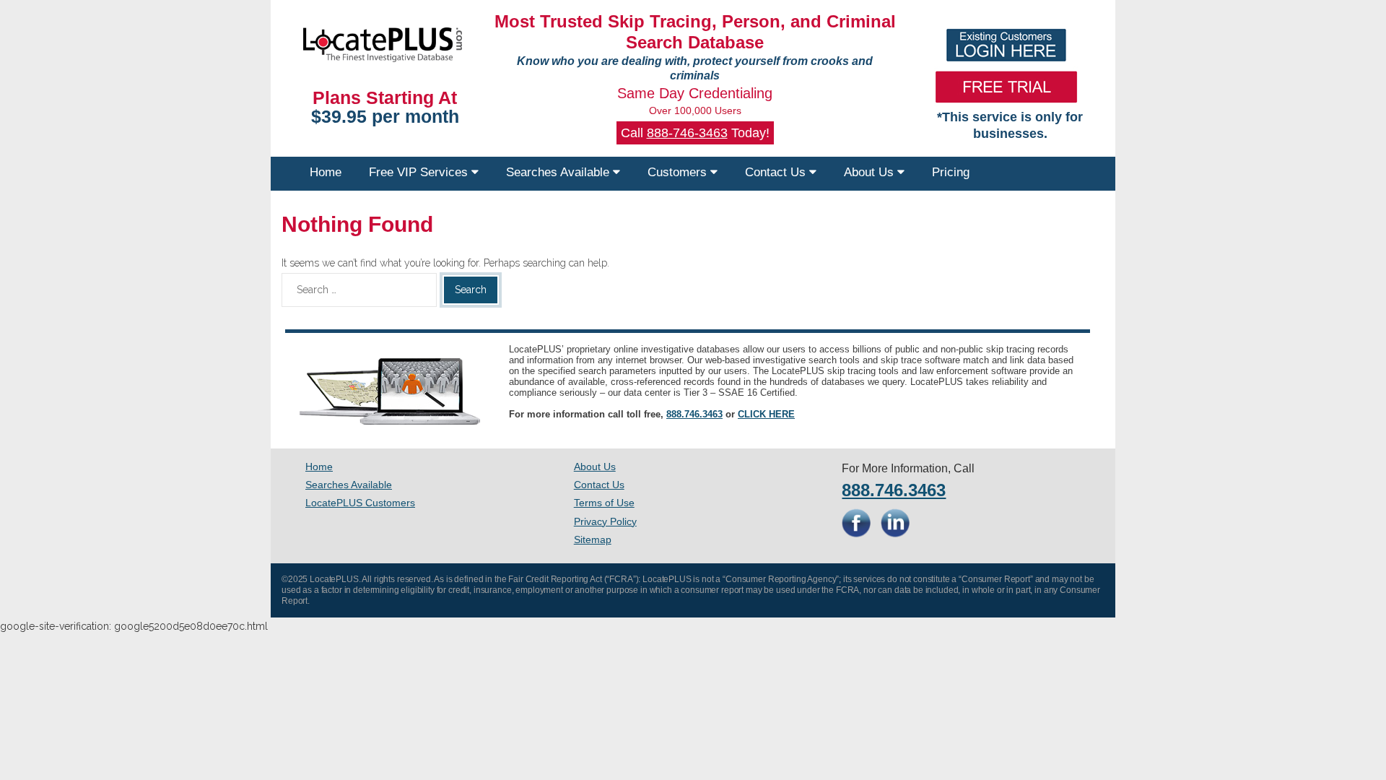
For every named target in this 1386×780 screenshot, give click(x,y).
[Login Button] (1006, 45)
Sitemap (592, 539)
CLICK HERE (766, 414)
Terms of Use (604, 502)
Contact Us (777, 172)
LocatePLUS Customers (360, 502)
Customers (679, 172)
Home (325, 172)
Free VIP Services (420, 172)
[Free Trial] (1006, 86)
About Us (870, 172)
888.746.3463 (694, 414)
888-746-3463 (687, 133)
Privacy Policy (605, 521)
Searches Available (559, 172)
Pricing (950, 172)
